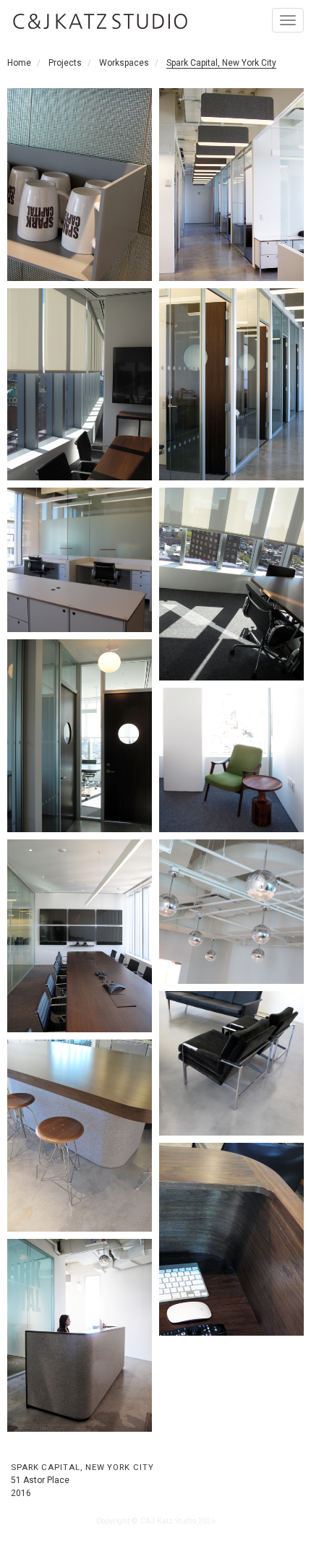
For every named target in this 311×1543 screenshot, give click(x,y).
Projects (65, 63)
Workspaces (124, 63)
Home (19, 63)
